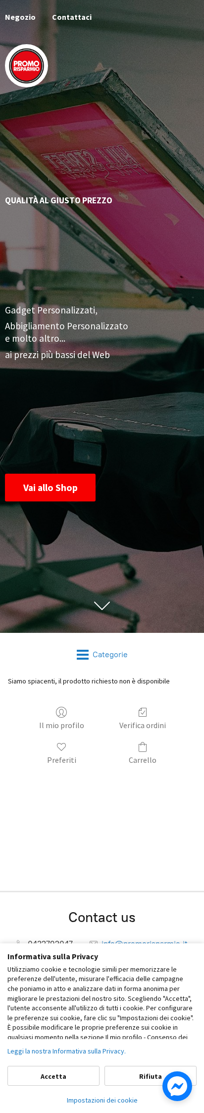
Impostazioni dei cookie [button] (102, 1100)
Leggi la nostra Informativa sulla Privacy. (66, 1051)
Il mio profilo (61, 725)
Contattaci (72, 17)
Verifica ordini (142, 725)
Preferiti (61, 760)
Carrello (142, 760)
